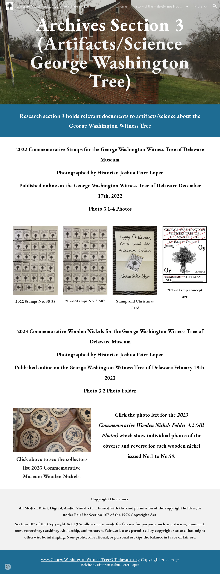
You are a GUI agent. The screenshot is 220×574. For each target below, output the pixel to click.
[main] (110, 52)
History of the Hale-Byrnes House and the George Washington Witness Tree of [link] (158, 6)
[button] (215, 6)
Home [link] (122, 6)
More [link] (198, 6)
